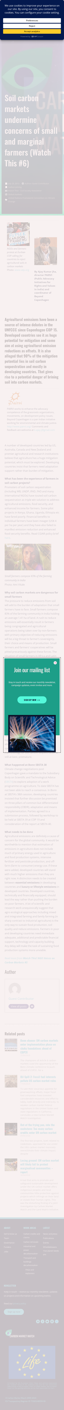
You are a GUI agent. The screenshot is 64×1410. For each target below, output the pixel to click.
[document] (32, 705)
